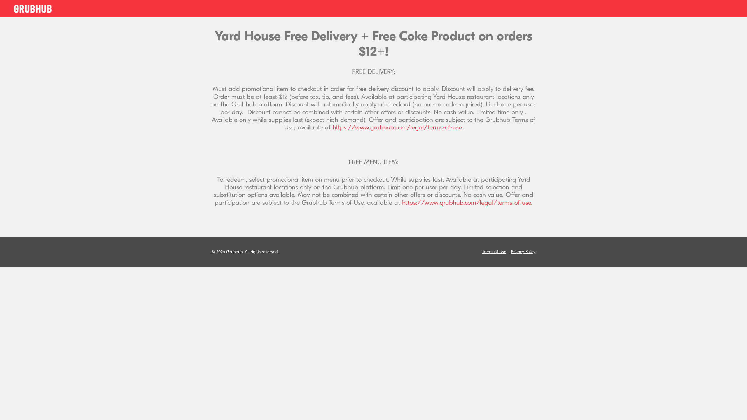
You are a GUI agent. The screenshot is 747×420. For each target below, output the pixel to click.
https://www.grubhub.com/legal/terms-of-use (397, 127)
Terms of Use (494, 251)
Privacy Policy (523, 251)
